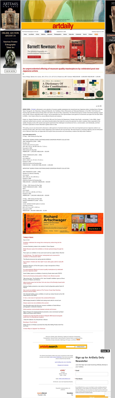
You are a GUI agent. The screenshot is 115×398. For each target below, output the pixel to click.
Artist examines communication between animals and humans (39, 309)
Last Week (31, 34)
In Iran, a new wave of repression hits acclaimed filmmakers (39, 297)
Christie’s (33, 109)
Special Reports (62, 338)
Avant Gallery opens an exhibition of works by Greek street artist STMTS (42, 273)
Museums (49, 34)
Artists (37, 34)
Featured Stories (70, 338)
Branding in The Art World (30, 322)
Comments (78, 34)
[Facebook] (46, 32)
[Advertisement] (84, 248)
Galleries (43, 34)
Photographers (57, 34)
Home (25, 34)
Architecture (71, 336)
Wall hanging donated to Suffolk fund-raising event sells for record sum (42, 300)
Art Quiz (53, 340)
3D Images (67, 340)
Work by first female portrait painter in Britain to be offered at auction (41, 276)
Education (57, 340)
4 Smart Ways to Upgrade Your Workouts (34, 328)
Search (85, 34)
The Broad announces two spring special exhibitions (37, 259)
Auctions (76, 338)
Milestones (60, 336)
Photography (77, 336)
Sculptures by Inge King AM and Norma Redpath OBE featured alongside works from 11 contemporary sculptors (42, 316)
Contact (90, 34)
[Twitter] (48, 32)
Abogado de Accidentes (63, 365)
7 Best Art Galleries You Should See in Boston (35, 319)
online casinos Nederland (56, 357)
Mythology (62, 340)
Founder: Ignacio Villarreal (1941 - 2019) (63, 374)
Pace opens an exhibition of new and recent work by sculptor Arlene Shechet (43, 252)
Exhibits (52, 336)
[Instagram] (50, 32)
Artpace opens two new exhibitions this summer (36, 303)
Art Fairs (80, 338)
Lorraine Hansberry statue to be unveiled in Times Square (38, 246)
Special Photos (54, 338)
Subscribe (71, 34)
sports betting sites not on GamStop (63, 362)
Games (65, 34)
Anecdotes (48, 340)
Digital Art (65, 336)
